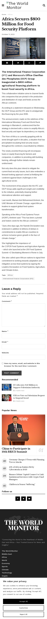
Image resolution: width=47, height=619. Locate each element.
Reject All (23, 614)
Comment (7, 301)
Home (4, 14)
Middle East (7, 554)
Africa (10, 14)
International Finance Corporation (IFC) (18, 278)
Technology (7, 573)
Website (5, 353)
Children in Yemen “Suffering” (22, 484)
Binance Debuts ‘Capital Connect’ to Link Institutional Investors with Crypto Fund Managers (26, 477)
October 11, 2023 (8, 34)
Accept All (23, 601)
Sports (5, 566)
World (4, 560)
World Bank (35, 122)
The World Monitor (10, 551)
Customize (23, 608)
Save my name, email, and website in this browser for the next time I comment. (22, 364)
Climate (5, 570)
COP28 (8, 246)
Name (5, 331)
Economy (6, 563)
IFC (4, 75)
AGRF (5, 218)
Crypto (5, 576)
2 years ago (19, 390)
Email (5, 342)
